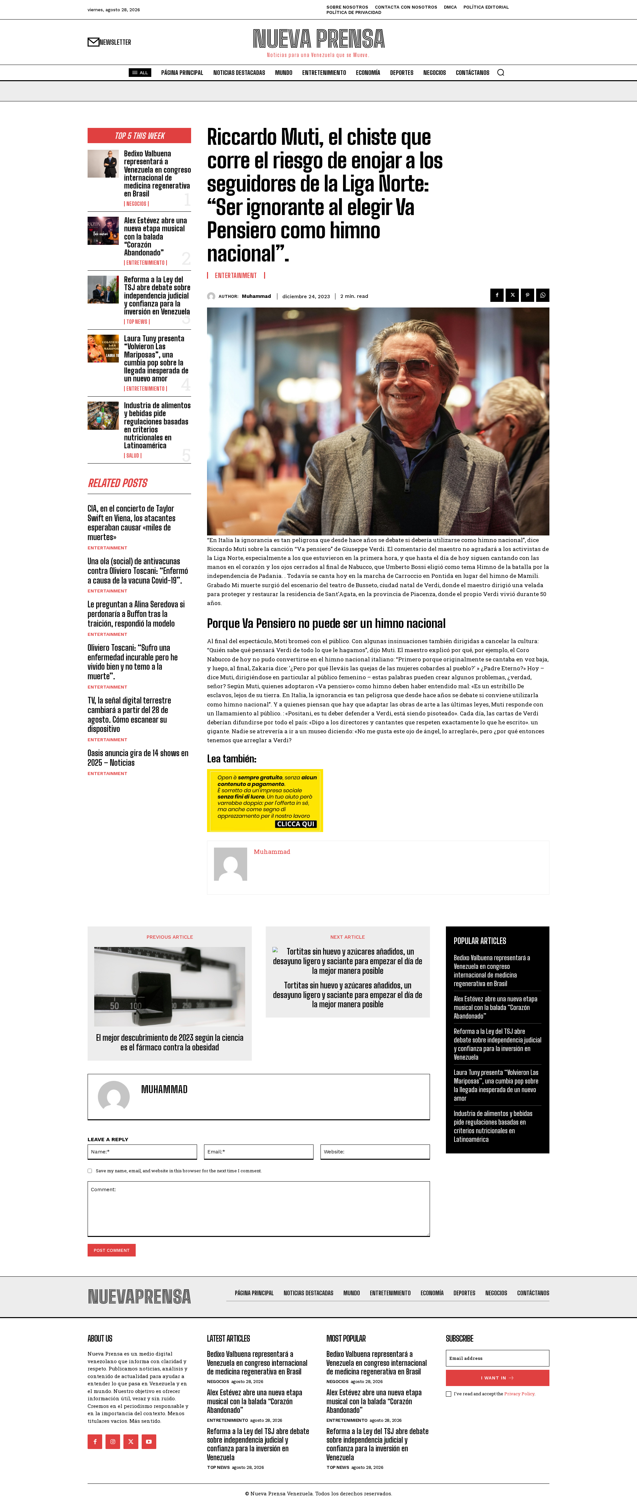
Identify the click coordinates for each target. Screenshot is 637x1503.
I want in (493, 1377)
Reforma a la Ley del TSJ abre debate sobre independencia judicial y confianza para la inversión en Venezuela (157, 295)
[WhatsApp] (542, 295)
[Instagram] (113, 1441)
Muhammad (256, 296)
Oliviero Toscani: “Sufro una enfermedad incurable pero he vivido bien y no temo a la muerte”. (133, 662)
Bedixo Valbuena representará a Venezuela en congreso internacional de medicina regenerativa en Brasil (157, 173)
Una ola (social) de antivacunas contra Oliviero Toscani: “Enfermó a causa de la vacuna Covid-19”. (138, 570)
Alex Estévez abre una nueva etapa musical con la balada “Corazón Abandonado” (155, 236)
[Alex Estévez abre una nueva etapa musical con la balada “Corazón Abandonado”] (103, 231)
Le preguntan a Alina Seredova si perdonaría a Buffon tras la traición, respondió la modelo (136, 613)
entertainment (107, 547)
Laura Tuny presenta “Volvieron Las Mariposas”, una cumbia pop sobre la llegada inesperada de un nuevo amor (156, 358)
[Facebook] (497, 295)
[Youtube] (149, 1441)
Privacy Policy (519, 1394)
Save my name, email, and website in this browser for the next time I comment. (179, 1171)
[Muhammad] (213, 296)
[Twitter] (512, 295)
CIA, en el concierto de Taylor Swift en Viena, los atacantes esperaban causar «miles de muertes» (132, 523)
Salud (132, 455)
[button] (501, 72)
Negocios (136, 203)
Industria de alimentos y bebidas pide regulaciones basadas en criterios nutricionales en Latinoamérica (157, 425)
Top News (136, 321)
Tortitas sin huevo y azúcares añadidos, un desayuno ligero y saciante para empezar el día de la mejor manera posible (347, 995)
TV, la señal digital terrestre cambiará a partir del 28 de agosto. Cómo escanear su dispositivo (129, 715)
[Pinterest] (527, 295)
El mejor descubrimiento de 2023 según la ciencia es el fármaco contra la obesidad (170, 1042)
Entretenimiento (145, 262)
